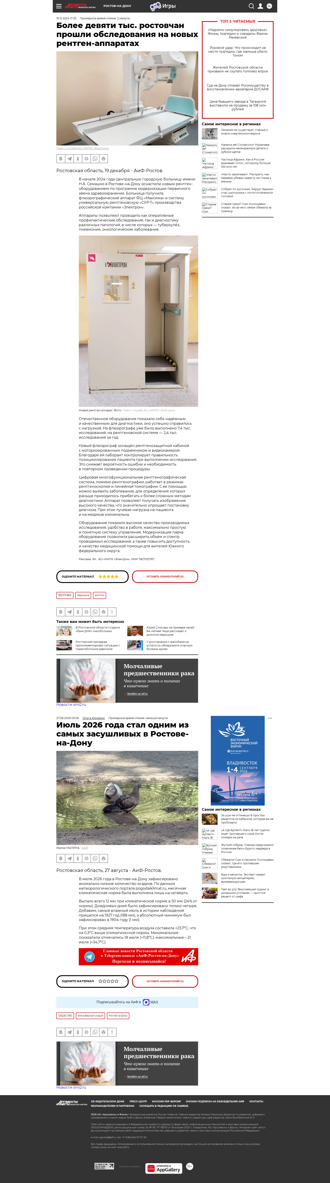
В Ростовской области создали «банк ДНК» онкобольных (98, 629)
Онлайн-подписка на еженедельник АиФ (215, 1101)
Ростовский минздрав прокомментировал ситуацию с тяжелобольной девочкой (98, 645)
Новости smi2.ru (71, 704)
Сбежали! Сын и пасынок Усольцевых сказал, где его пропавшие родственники (247, 863)
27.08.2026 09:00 (67, 718)
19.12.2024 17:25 (66, 18)
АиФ (85, 847)
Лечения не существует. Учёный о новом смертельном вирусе (244, 131)
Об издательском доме (107, 1101)
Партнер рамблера (129, 1166)
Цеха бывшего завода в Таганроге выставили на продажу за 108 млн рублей (237, 105)
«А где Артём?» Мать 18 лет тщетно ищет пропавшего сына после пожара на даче (245, 833)
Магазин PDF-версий (166, 1101)
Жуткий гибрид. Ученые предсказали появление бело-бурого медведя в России (247, 848)
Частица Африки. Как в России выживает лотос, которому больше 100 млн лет (246, 163)
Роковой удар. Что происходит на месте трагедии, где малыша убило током (237, 51)
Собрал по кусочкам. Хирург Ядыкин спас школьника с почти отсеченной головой (247, 192)
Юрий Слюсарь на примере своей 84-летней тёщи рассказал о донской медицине (170, 631)
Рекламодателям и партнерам (112, 1106)
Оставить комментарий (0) (165, 576)
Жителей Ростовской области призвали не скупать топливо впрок (238, 69)
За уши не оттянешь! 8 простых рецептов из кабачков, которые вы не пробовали (247, 819)
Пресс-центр (138, 1101)
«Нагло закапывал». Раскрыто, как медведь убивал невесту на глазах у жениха (246, 178)
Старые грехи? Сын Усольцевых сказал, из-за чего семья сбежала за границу (246, 207)
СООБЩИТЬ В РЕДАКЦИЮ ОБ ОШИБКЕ (163, 1106)
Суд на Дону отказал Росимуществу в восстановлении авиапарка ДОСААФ (238, 87)
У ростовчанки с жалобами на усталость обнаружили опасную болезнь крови (169, 645)
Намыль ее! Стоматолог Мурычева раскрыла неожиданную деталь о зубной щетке (245, 148)
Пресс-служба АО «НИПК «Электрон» (82, 148)
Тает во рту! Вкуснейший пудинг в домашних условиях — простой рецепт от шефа (245, 893)
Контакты (256, 1101)
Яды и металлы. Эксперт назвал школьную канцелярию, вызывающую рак (243, 878)
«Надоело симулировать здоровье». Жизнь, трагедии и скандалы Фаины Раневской (238, 33)
